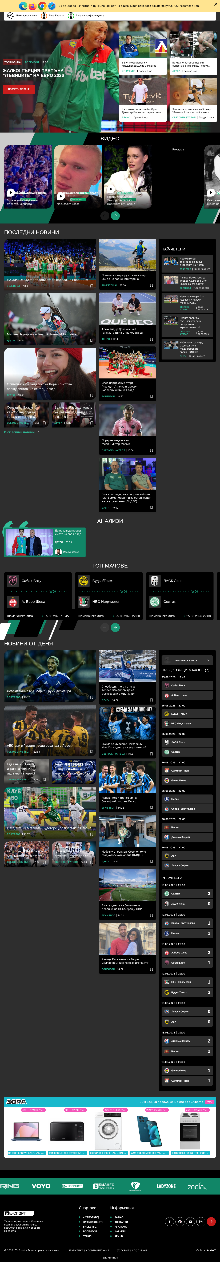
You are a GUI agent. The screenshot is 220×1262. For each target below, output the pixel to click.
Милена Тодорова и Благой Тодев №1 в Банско (42, 334)
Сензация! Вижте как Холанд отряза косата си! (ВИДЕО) (21, 412)
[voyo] (21, 1186)
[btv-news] (53, 1186)
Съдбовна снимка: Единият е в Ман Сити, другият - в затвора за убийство (71, 851)
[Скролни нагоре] (211, 1221)
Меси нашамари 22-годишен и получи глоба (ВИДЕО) (192, 299)
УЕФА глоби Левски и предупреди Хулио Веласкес (139, 64)
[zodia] (178, 1186)
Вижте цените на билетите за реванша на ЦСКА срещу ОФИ (122, 907)
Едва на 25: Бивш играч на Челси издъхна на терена (21, 768)
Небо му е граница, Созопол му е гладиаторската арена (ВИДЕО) (191, 347)
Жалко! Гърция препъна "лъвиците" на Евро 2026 (33, 73)
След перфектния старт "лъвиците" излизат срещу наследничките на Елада (119, 386)
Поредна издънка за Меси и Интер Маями (116, 442)
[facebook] (169, 1221)
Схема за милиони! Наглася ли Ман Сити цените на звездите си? (124, 745)
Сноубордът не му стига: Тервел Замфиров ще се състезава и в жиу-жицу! (118, 690)
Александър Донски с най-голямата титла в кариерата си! (122, 331)
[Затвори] (216, 4)
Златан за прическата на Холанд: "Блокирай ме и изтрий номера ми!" (192, 111)
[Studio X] (211, 1250)
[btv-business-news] (84, 1186)
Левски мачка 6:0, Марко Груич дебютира (39, 691)
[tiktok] (180, 1221)
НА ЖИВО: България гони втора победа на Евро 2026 (47, 280)
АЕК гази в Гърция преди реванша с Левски (40, 745)
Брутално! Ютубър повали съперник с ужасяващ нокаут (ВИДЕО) (190, 64)
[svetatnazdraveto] (115, 1186)
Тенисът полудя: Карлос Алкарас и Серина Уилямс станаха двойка (72, 768)
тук (209, 1102)
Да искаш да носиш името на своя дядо (68, 532)
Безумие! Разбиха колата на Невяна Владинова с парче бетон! (73, 412)
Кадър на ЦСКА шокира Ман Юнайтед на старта (25, 853)
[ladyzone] (147, 1186)
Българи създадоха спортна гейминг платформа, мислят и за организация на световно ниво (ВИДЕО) (126, 498)
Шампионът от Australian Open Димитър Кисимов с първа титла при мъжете (141, 111)
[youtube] (190, 1221)
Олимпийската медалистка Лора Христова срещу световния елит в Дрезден (39, 386)
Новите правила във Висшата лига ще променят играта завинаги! (190, 322)
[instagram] (200, 1221)
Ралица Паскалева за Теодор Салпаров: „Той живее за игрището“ (193, 280)
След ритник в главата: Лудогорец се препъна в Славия (49, 828)
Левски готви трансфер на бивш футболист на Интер (192, 261)
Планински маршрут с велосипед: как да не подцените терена (124, 277)
